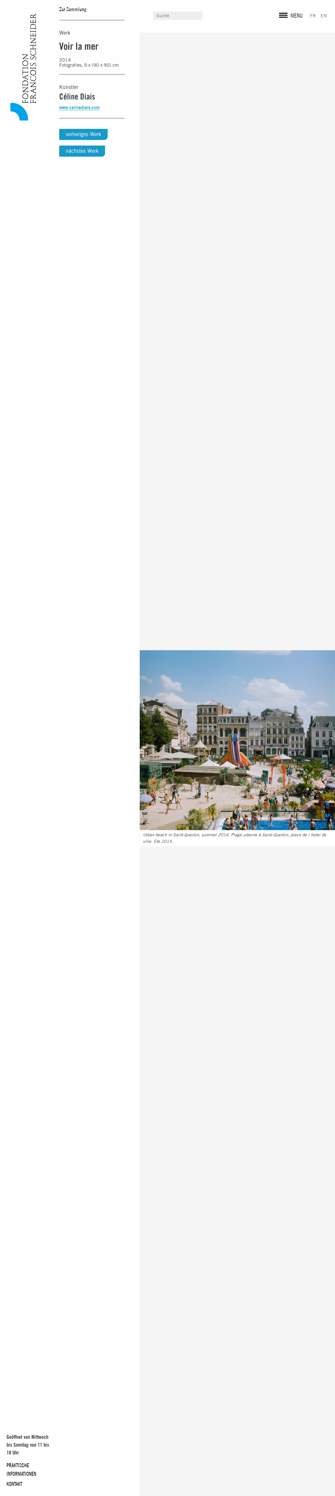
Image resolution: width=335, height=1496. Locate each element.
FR (313, 15)
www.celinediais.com (79, 107)
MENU (297, 15)
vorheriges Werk (83, 134)
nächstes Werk (82, 151)
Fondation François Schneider (21, 67)
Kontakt (14, 1484)
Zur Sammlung (72, 9)
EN (324, 15)
